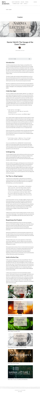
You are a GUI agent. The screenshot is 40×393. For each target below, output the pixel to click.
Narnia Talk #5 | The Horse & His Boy (15, 315)
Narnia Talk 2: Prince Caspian (13, 363)
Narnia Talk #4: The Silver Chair (14, 331)
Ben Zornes (5, 3)
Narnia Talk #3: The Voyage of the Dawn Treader (20, 43)
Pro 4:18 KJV (20, 275)
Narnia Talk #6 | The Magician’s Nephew (15, 299)
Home (7, 9)
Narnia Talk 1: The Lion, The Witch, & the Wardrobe (18, 379)
